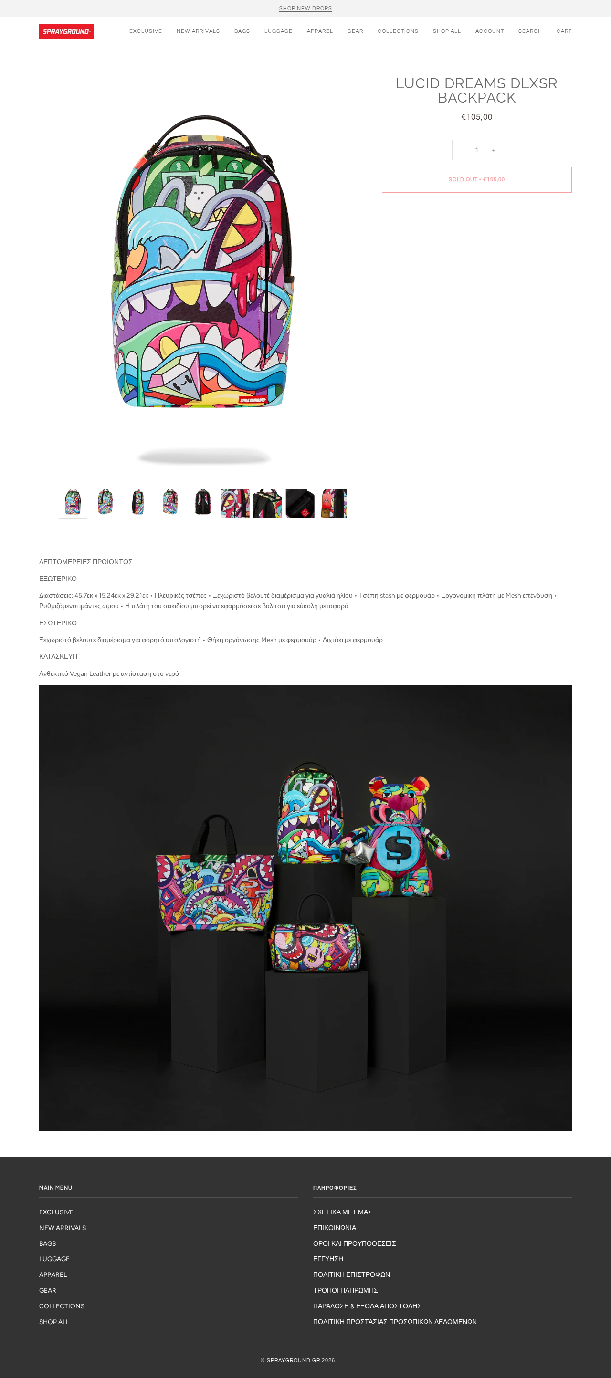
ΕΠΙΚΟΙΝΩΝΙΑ (334, 1228)
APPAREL (53, 1274)
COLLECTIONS (61, 1306)
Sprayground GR (293, 1360)
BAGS (47, 1243)
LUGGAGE (54, 1259)
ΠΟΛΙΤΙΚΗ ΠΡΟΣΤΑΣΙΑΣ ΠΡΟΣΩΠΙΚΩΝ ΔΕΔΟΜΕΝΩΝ (395, 1322)
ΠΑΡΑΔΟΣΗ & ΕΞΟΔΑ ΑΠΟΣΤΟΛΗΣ (367, 1306)
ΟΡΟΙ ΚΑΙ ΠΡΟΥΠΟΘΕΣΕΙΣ (354, 1243)
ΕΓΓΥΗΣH (328, 1259)
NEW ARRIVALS (62, 1228)
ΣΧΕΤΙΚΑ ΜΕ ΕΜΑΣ (342, 1212)
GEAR (47, 1290)
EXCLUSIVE (56, 1212)
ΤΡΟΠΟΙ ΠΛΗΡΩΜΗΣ (345, 1290)
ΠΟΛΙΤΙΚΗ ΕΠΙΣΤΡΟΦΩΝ (351, 1274)
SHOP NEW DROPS (305, 8)
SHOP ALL (54, 1322)
